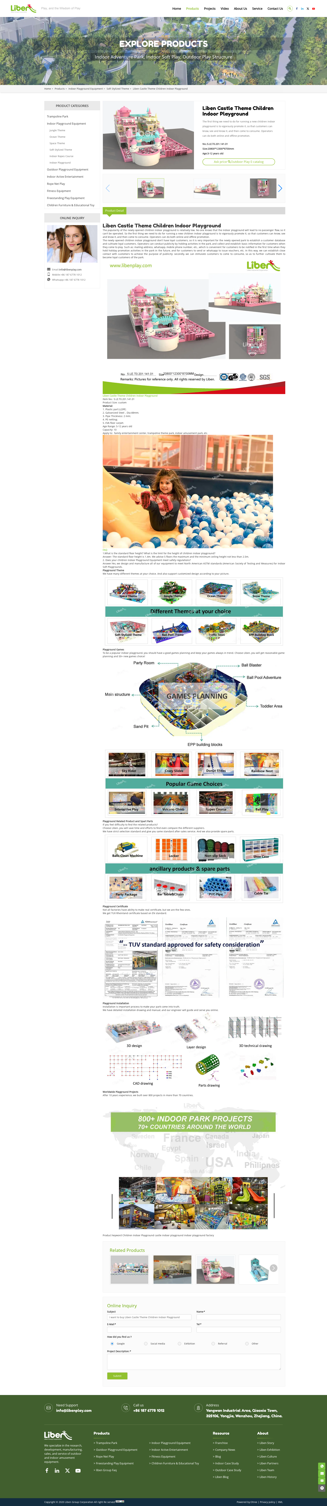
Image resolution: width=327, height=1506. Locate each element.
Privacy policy (267, 1502)
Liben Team (267, 1470)
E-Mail (111, 1324)
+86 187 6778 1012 (148, 1410)
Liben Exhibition (270, 1450)
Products (192, 8)
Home (176, 8)
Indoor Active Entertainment (65, 176)
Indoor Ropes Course (61, 156)
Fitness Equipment (59, 191)
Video (225, 8)
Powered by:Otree (247, 1502)
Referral (222, 1343)
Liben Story (267, 1443)
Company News (225, 1450)
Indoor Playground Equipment (85, 88)
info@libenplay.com (70, 269)
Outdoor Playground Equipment (67, 169)
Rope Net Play (56, 184)
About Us (240, 8)
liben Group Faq (106, 1470)
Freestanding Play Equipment (66, 198)
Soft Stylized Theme (118, 88)
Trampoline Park (57, 116)
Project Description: (119, 1351)
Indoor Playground (60, 162)
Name (201, 1311)
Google (120, 1343)
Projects (210, 8)
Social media (157, 1343)
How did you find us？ (119, 1336)
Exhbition (189, 1343)
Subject (111, 1311)
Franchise (221, 1443)
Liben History (268, 1477)
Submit (117, 1375)
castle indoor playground (169, 1235)
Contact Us (275, 8)
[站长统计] (120, 1502)
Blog (218, 1456)
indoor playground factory (199, 1235)
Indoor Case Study (227, 1463)
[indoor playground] (194, 577)
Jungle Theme (57, 130)
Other (254, 1343)
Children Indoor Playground (138, 1235)
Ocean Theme (57, 136)
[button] (280, 188)
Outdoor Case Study (228, 1470)
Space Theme (57, 143)
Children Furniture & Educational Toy (70, 205)
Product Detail (114, 210)
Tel (199, 1324)
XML (280, 1502)
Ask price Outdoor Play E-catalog (239, 162)
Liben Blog (222, 1477)
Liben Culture (268, 1456)
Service (257, 8)
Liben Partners (269, 1463)
